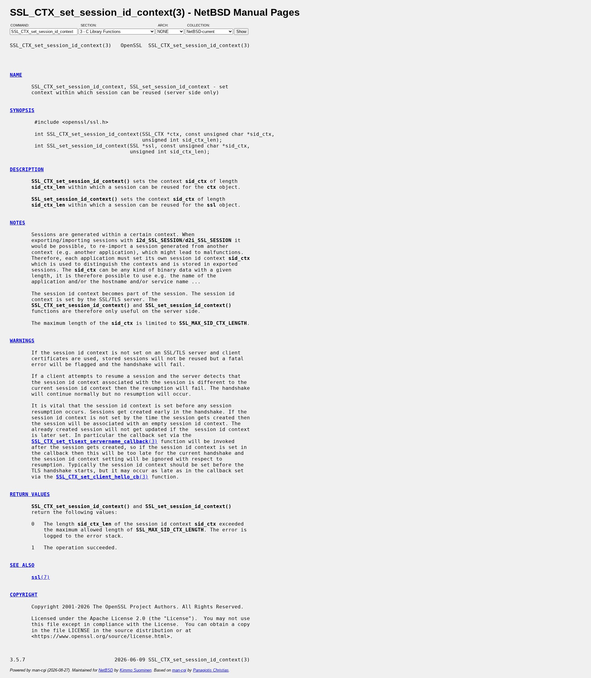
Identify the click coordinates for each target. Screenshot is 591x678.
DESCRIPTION (27, 169)
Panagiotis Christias (211, 670)
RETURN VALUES (30, 494)
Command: (21, 25)
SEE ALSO (22, 565)
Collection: (198, 25)
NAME (16, 75)
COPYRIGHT (24, 595)
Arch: (166, 25)
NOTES (17, 223)
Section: (90, 25)
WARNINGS (22, 341)
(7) (40, 577)
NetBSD (105, 670)
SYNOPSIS (22, 110)
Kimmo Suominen (135, 670)
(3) (94, 441)
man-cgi (179, 670)
